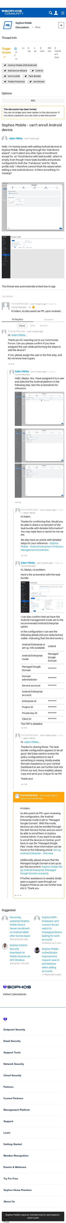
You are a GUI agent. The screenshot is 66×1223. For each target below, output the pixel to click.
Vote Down (13, 364)
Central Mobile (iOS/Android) (22, 65)
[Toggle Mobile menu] (61, 13)
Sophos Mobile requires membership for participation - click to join (33, 1216)
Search (51, 13)
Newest (43, 325)
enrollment (39, 81)
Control (39, 70)
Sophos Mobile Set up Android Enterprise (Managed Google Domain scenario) (41, 870)
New (61, 25)
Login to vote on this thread (16, 51)
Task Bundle (35, 76)
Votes (32, 325)
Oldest (22, 325)
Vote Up (9, 364)
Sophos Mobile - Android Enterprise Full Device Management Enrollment (42, 547)
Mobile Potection (16, 81)
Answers (49, 319)
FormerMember (18, 307)
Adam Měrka (15, 138)
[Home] (17, 12)
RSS (33, 100)
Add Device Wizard (17, 70)
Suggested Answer (9, 51)
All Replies (17, 319)
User (56, 13)
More (37, 27)
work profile (14, 76)
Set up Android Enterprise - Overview (40, 851)
